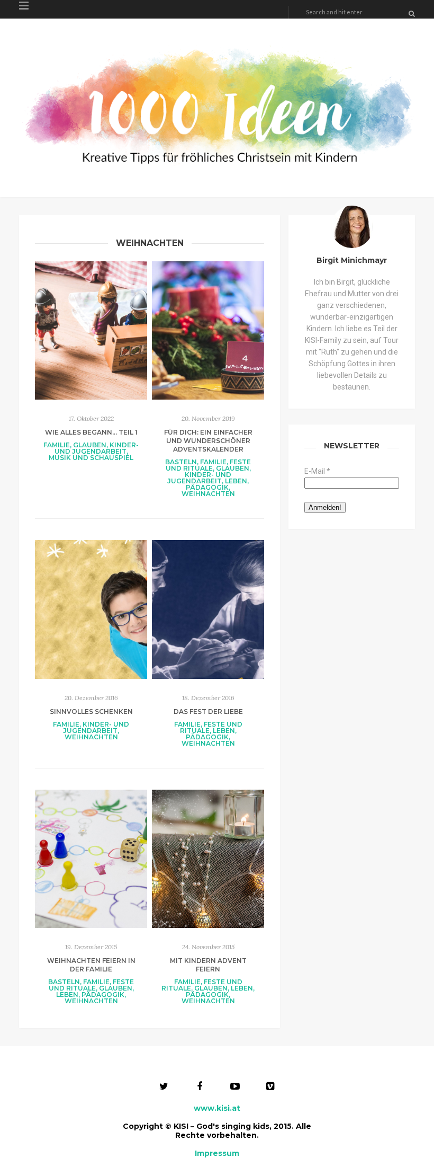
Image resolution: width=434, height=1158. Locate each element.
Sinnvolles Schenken (91, 711)
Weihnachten (208, 494)
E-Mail (317, 471)
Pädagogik (207, 487)
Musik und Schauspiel (91, 458)
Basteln (181, 462)
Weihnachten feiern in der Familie (91, 965)
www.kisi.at (217, 1108)
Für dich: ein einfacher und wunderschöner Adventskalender (208, 440)
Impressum (217, 1153)
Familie (56, 445)
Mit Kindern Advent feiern (208, 965)
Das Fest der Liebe (208, 711)
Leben (236, 481)
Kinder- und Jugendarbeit (97, 448)
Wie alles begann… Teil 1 (91, 432)
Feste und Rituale (208, 465)
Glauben (89, 445)
